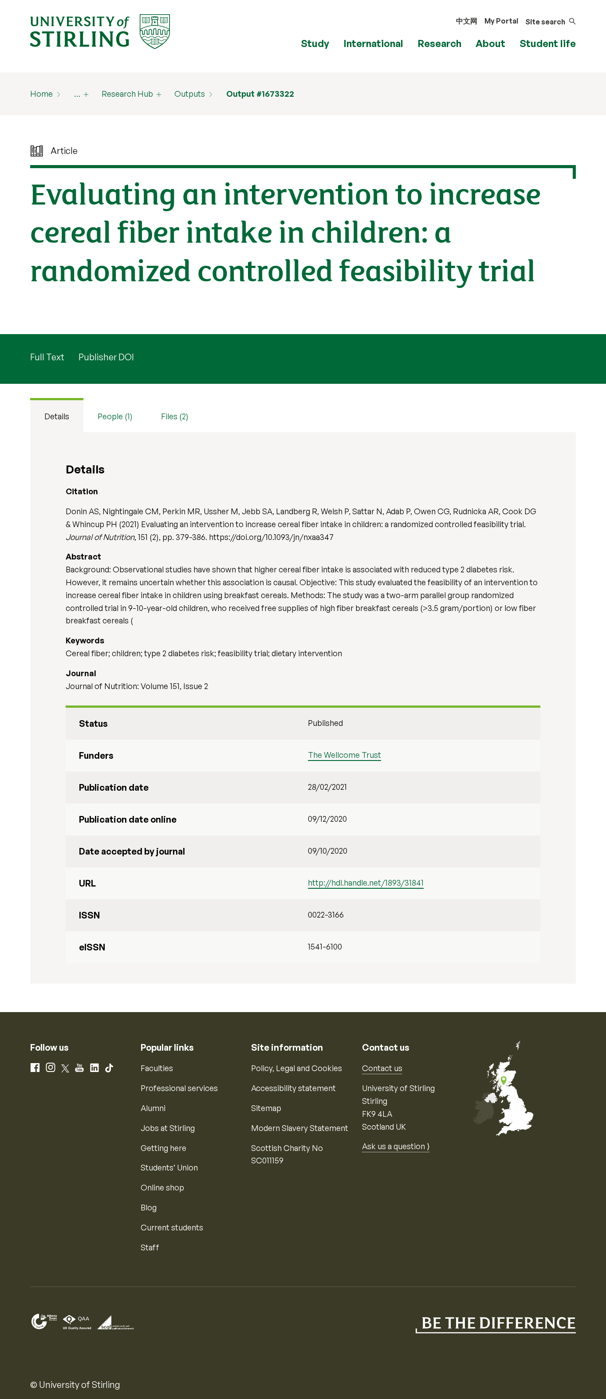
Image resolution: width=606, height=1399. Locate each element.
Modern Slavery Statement (299, 1128)
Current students (172, 1227)
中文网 (466, 20)
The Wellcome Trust (344, 755)
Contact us (382, 1068)
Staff (150, 1247)
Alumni (153, 1108)
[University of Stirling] (100, 30)
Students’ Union (169, 1167)
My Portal (501, 20)
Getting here (163, 1148)
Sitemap (266, 1108)
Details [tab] (56, 416)
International (373, 43)
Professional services (179, 1088)
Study (315, 43)
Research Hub (127, 94)
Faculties (157, 1068)
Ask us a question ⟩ (396, 1146)
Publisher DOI (106, 357)
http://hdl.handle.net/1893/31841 (366, 882)
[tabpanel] (302, 708)
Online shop (162, 1187)
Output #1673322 (260, 94)
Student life (547, 43)
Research (439, 43)
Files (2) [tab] (175, 416)
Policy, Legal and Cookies (296, 1068)
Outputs (189, 94)
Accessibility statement (293, 1088)
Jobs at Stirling (168, 1128)
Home (41, 94)
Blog (149, 1207)
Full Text (47, 357)
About (490, 43)
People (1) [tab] (115, 416)
